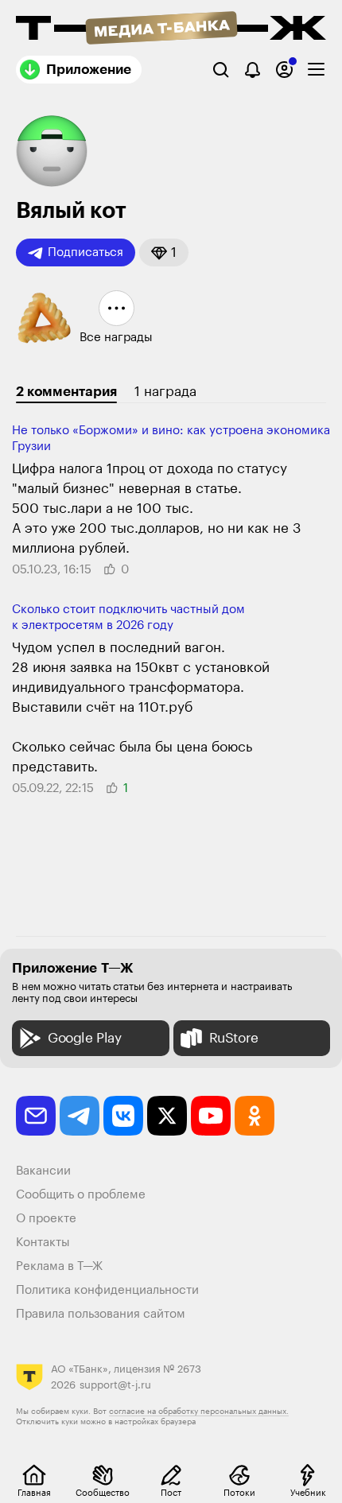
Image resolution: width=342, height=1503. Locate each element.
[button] (163, 252)
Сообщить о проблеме (81, 1195)
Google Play (85, 1038)
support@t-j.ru (115, 1385)
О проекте (46, 1219)
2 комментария (66, 391)
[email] (36, 1116)
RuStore (233, 1038)
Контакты (43, 1243)
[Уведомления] (252, 70)
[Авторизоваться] (284, 70)
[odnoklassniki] (254, 1116)
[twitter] (167, 1116)
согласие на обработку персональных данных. (199, 1412)
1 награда (165, 391)
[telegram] (79, 1116)
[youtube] (211, 1116)
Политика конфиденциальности (107, 1290)
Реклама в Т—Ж (59, 1266)
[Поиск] (221, 70)
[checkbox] (316, 70)
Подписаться (85, 252)
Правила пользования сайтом (100, 1314)
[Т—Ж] (171, 29)
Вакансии (43, 1171)
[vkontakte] (123, 1116)
